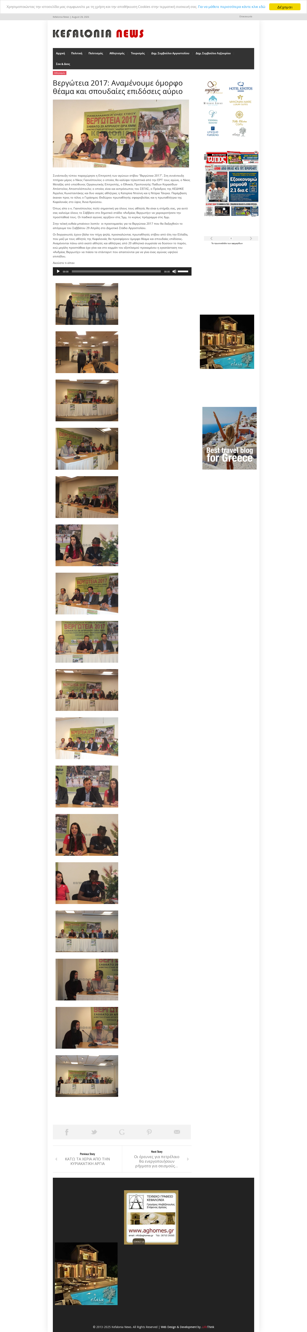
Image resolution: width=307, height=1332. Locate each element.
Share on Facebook (66, 1132)
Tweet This (94, 1132)
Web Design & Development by (187, 1327)
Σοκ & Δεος (63, 64)
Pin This (149, 1132)
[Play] (58, 271)
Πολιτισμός (96, 53)
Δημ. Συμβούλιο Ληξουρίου (213, 53)
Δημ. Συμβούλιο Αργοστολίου (170, 53)
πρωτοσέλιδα (220, 243)
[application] (122, 271)
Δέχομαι (285, 6)
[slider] (183, 271)
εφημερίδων (237, 243)
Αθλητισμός (117, 53)
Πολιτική (76, 53)
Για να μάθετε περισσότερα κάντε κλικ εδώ (231, 7)
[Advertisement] (226, 277)
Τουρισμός (138, 53)
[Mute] (174, 271)
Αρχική (60, 53)
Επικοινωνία (246, 16)
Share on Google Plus (122, 1132)
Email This (177, 1132)
